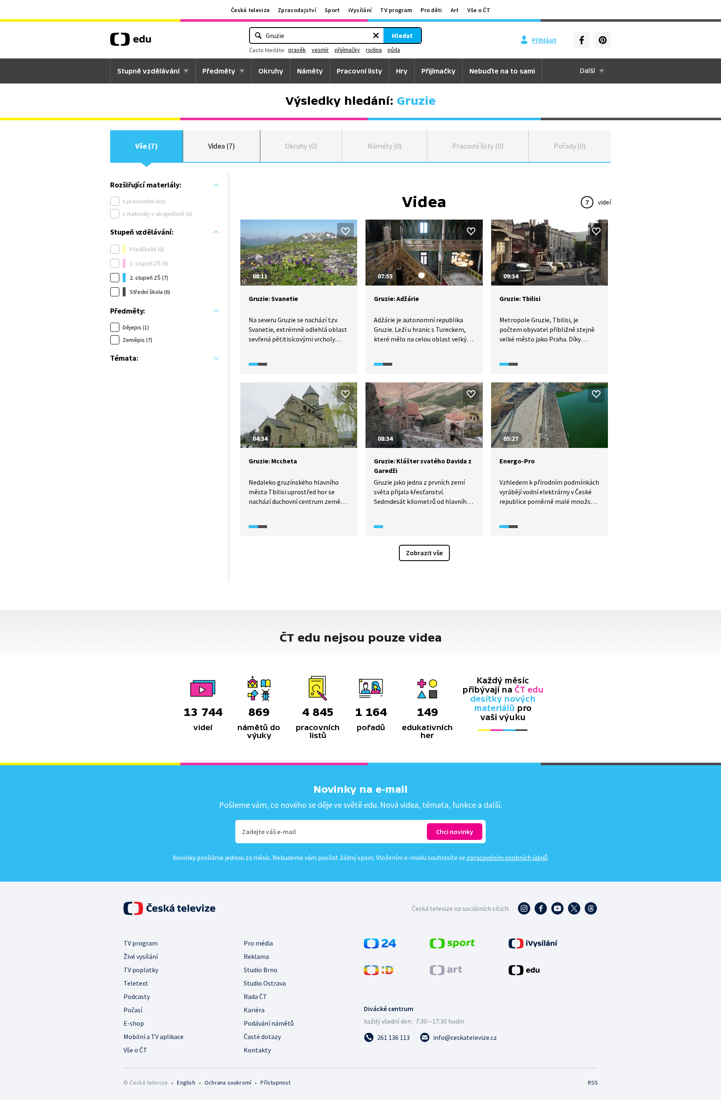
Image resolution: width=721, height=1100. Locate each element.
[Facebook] (581, 40)
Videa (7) (221, 146)
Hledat (402, 35)
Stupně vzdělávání (148, 71)
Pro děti (431, 10)
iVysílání (360, 10)
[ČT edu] (130, 42)
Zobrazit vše (424, 553)
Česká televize (250, 10)
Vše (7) (146, 146)
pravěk (297, 49)
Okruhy (270, 71)
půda (394, 49)
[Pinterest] (602, 40)
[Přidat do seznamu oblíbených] (345, 231)
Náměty (310, 71)
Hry (402, 71)
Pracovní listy (359, 71)
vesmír (320, 49)
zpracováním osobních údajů (506, 857)
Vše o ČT (478, 10)
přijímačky (347, 49)
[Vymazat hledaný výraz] (375, 35)
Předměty (218, 71)
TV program (396, 10)
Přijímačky (438, 71)
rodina (374, 49)
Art (455, 10)
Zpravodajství (297, 10)
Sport (332, 10)
